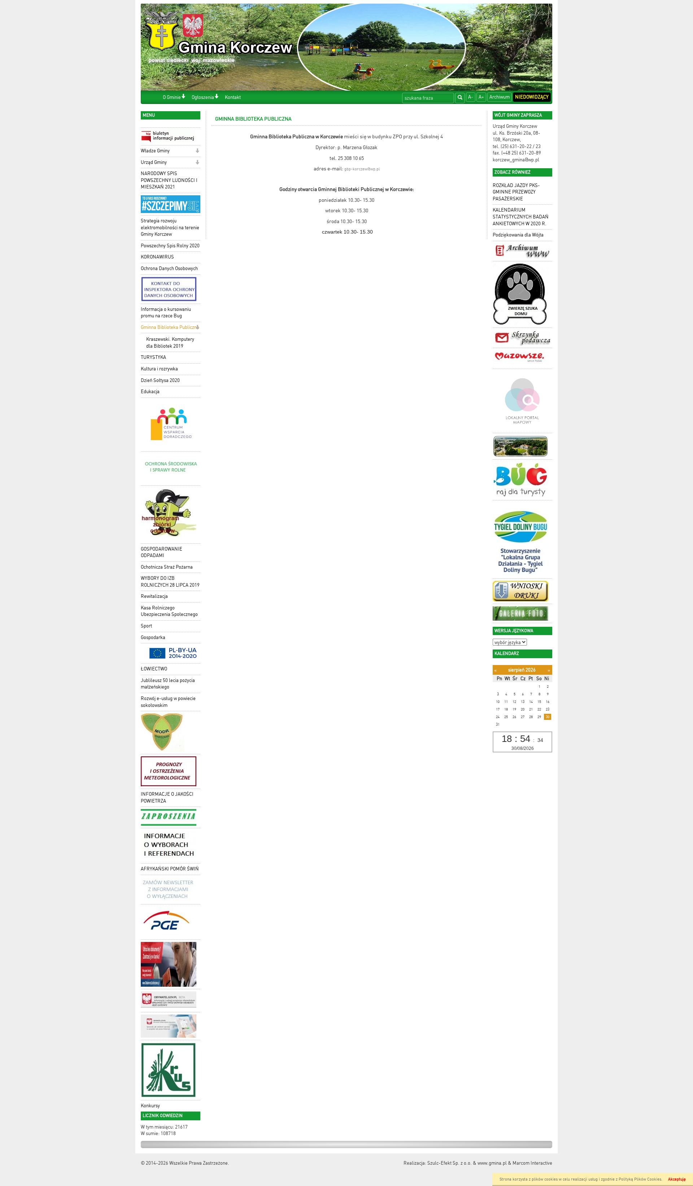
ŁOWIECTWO (154, 669)
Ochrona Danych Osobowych (169, 268)
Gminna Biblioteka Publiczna (170, 327)
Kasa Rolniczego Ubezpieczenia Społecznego (169, 611)
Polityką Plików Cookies (640, 1179)
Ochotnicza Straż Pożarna (167, 567)
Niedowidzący (532, 97)
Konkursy (150, 1105)
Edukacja (150, 391)
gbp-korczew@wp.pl (362, 169)
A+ (481, 97)
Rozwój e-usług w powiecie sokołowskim (168, 702)
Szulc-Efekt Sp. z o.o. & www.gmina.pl (467, 1163)
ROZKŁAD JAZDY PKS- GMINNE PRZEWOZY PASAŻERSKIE (516, 192)
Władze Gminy (155, 150)
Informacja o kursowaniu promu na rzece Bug (166, 313)
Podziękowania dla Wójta (518, 235)
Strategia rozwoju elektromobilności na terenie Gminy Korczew (170, 227)
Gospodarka (153, 637)
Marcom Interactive (532, 1163)
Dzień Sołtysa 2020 (160, 380)
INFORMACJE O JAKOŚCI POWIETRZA (167, 797)
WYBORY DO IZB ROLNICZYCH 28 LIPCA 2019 (170, 581)
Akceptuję (677, 1179)
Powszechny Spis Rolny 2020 (170, 245)
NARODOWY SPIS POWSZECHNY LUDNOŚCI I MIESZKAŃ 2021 (169, 180)
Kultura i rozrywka (159, 369)
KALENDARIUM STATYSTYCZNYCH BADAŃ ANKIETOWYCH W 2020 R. (521, 216)
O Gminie (172, 97)
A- (470, 97)
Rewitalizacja (154, 596)
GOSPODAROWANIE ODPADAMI (161, 552)
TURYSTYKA (153, 357)
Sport (146, 626)
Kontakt (233, 97)
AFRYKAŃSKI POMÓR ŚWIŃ (170, 869)
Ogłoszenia (203, 97)
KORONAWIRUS (157, 257)
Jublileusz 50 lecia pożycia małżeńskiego (168, 684)
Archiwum (499, 97)
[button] (183, 97)
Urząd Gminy (154, 162)
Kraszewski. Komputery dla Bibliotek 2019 (170, 342)
